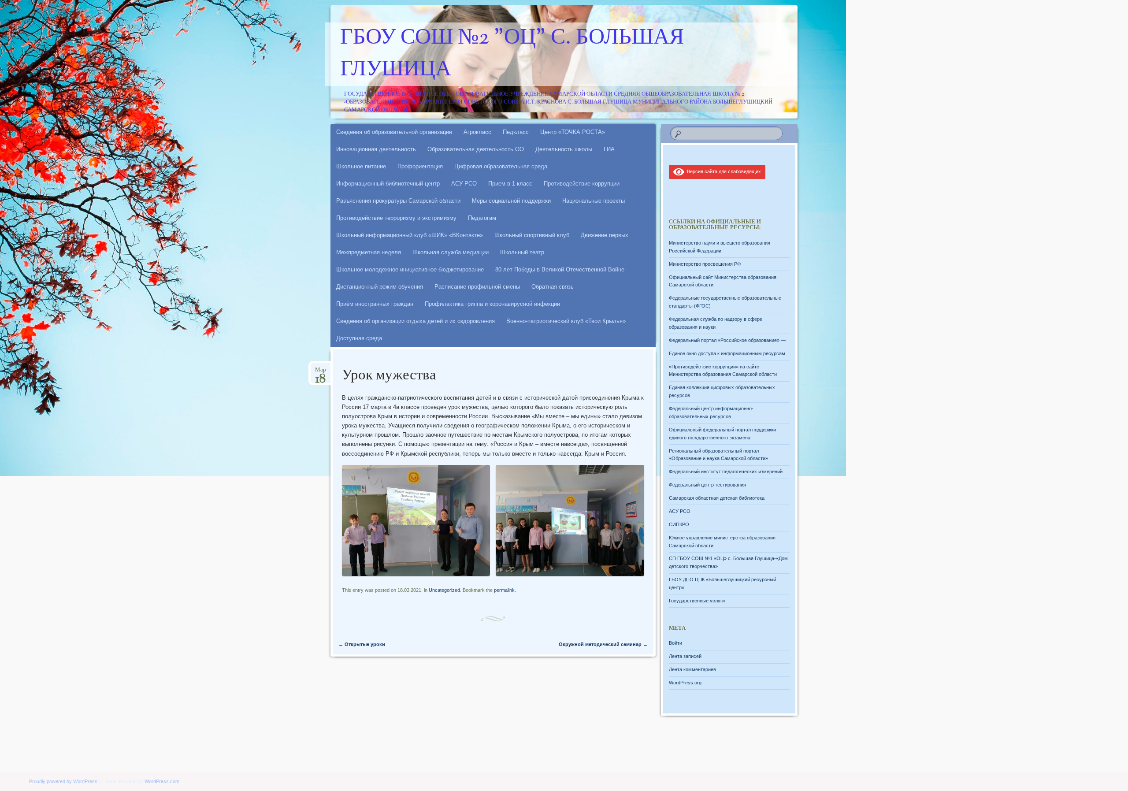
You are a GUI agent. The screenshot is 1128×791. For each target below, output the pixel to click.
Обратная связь (552, 286)
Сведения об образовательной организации (394, 132)
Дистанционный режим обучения (379, 286)
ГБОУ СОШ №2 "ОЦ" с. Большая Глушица (512, 54)
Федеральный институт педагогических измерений (726, 471)
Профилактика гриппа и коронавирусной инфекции (492, 304)
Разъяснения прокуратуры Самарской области (398, 200)
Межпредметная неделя (368, 252)
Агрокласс (477, 132)
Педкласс (516, 132)
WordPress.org (685, 682)
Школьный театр (522, 252)
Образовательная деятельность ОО (475, 149)
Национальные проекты (593, 200)
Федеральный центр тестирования (707, 484)
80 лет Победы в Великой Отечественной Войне (559, 269)
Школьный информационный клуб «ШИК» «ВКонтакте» (409, 235)
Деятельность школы (563, 149)
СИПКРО (679, 524)
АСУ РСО (464, 183)
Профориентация (420, 166)
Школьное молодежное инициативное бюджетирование (410, 269)
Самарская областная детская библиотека (716, 498)
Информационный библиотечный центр (388, 183)
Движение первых (604, 235)
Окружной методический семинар (603, 644)
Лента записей (685, 656)
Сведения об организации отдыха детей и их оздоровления (415, 321)
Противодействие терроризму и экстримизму (396, 218)
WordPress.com (162, 781)
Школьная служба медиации (450, 252)
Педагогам (482, 218)
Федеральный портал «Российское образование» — (727, 340)
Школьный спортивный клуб (531, 235)
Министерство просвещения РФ (705, 264)
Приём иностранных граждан (374, 304)
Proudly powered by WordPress (63, 781)
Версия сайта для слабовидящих (722, 171)
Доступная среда (359, 338)
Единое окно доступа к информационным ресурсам (727, 353)
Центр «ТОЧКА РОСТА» (572, 132)
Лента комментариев (692, 669)
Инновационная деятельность (376, 149)
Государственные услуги (697, 600)
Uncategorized (444, 590)
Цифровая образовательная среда (500, 166)
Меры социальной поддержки (511, 200)
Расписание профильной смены (477, 286)
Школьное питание (361, 166)
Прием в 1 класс (510, 183)
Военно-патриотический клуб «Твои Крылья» (566, 321)
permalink (504, 590)
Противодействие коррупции (582, 183)
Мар (320, 372)
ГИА (609, 149)
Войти (675, 643)
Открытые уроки (361, 644)
